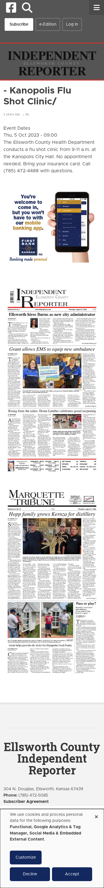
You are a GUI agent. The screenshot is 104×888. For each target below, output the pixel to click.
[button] (27, 7)
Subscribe (19, 24)
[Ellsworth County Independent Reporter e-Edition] (52, 379)
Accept (72, 874)
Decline (30, 874)
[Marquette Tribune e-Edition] (52, 581)
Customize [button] (26, 858)
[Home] (52, 61)
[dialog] (52, 848)
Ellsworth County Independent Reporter (52, 758)
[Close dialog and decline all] (96, 814)
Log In (72, 24)
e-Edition (47, 24)
